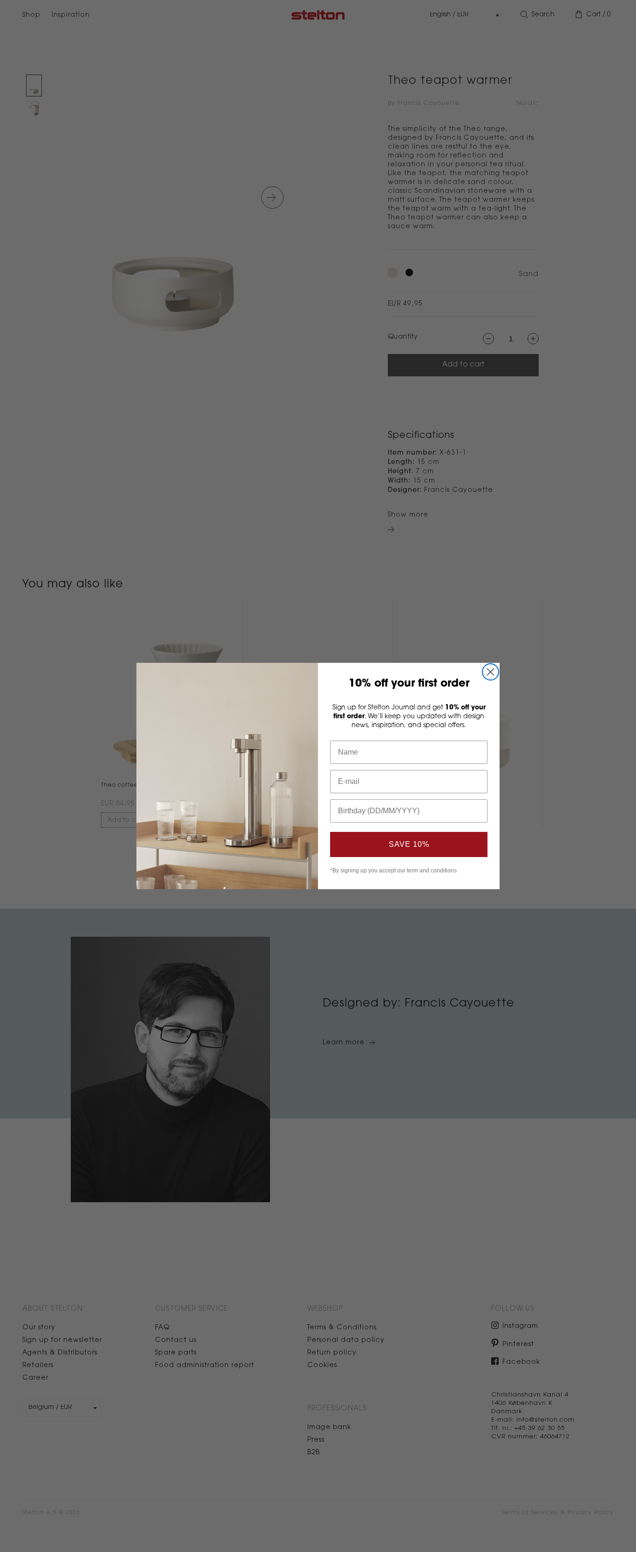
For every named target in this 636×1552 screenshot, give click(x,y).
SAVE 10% (409, 844)
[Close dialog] (490, 672)
